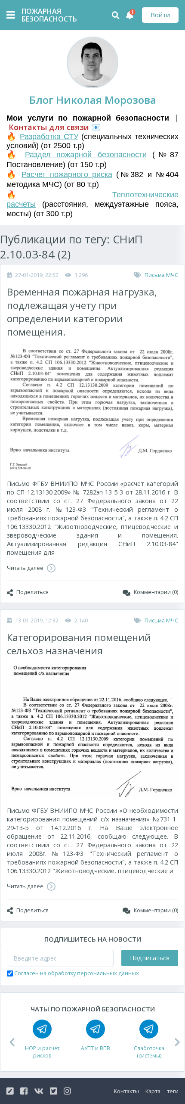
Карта (152, 1091)
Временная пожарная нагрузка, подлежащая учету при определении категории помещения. (82, 312)
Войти (160, 15)
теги (173, 1091)
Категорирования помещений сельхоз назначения (79, 644)
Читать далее (26, 568)
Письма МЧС (161, 275)
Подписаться (150, 958)
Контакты (126, 1091)
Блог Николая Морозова (92, 100)
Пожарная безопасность (43, 15)
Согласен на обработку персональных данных (76, 973)
